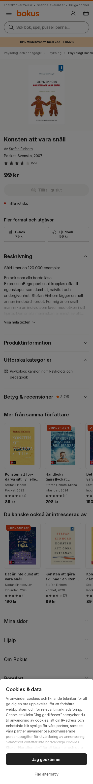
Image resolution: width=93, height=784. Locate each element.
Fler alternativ (46, 774)
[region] (46, 731)
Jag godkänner (46, 759)
